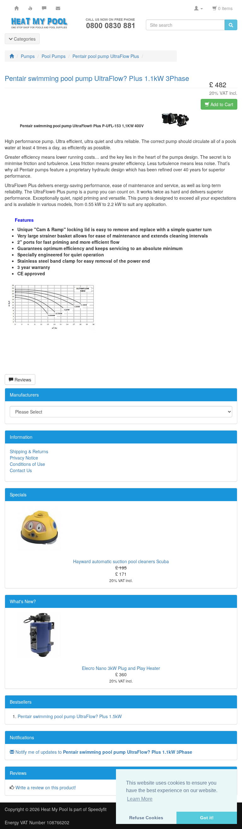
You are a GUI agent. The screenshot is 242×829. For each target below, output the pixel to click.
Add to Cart (221, 104)
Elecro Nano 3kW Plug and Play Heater (121, 668)
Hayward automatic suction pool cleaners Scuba (121, 561)
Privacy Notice (24, 458)
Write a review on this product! (45, 787)
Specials (18, 494)
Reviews (22, 379)
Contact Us (21, 470)
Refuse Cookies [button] (146, 817)
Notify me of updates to (103, 752)
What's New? (23, 601)
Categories (24, 39)
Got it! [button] (207, 817)
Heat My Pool (54, 809)
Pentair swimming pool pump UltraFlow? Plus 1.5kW (70, 716)
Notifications (22, 737)
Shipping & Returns (29, 451)
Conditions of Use (27, 464)
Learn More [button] (140, 799)
